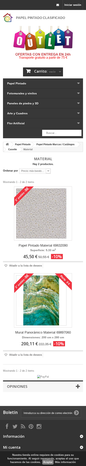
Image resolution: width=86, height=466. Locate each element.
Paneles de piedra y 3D (22, 103)
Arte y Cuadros (17, 113)
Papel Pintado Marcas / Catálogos (55, 144)
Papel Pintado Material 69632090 (43, 245)
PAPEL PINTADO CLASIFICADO (40, 18)
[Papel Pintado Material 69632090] (41, 213)
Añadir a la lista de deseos (25, 265)
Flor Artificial (16, 123)
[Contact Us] (58, 5)
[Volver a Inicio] (7, 144)
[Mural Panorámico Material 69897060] (41, 300)
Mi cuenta (12, 447)
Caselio (12, 149)
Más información (65, 462)
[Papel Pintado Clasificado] (8, 17)
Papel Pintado (16, 83)
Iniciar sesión (72, 4)
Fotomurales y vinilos (22, 93)
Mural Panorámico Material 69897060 (43, 332)
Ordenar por (10, 170)
